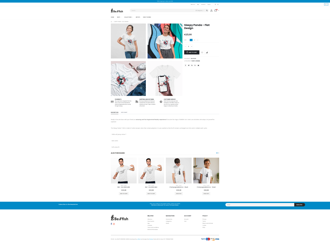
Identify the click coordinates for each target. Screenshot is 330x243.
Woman (198, 61)
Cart (185, 221)
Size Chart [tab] (124, 112)
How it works (151, 221)
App (198, 4)
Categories (169, 221)
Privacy (204, 219)
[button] (217, 153)
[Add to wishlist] (202, 52)
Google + (195, 65)
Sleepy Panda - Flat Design (197, 26)
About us (193, 4)
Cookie (204, 225)
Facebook (185, 65)
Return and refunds (208, 223)
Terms (204, 221)
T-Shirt (193, 61)
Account (186, 219)
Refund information (153, 229)
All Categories (199, 10)
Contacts (203, 4)
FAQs (204, 227)
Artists (167, 223)
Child (204, 185)
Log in (209, 4)
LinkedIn (192, 65)
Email (198, 65)
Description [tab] (114, 112)
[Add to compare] (207, 52)
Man (122, 185)
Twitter (188, 65)
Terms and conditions (153, 227)
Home (111, 21)
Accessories (169, 219)
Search (207, 10)
